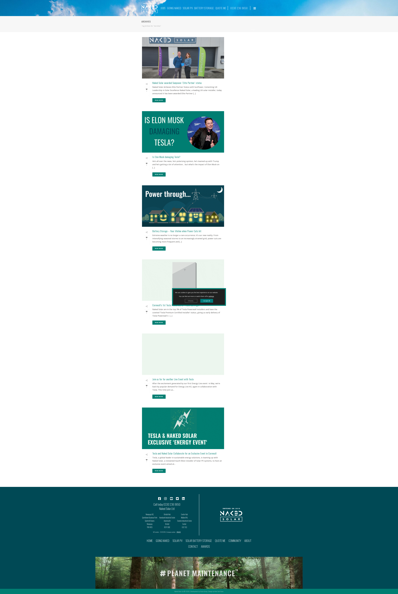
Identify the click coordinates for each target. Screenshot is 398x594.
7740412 (179, 532)
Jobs (163, 8)
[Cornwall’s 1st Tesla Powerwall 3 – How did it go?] (183, 280)
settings (211, 296)
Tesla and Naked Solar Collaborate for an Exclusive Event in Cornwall (184, 453)
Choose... (191, 301)
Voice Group (203, 591)
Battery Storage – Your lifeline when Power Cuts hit (176, 231)
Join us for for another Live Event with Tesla (173, 379)
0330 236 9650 (239, 8)
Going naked (174, 8)
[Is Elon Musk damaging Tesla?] (183, 132)
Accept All (206, 301)
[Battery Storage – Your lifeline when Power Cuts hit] (183, 206)
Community (235, 540)
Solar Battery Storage (199, 540)
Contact (193, 546)
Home (252, 30)
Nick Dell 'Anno (219, 591)
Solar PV (188, 8)
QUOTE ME (220, 8)
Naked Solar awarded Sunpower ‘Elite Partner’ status (177, 83)
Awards (205, 546)
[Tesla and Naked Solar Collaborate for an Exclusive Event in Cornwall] (183, 428)
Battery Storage (204, 8)
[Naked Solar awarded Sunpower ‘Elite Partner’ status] (183, 58)
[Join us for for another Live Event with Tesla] (183, 354)
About (247, 540)
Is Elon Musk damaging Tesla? (166, 157)
